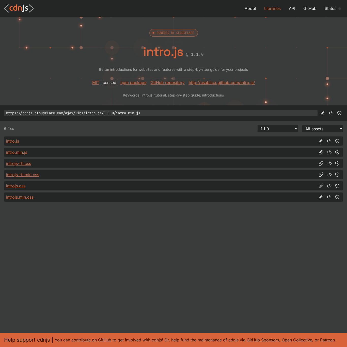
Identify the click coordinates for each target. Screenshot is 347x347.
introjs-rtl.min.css (22, 174)
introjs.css (15, 186)
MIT (95, 82)
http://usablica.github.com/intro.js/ (222, 82)
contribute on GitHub (91, 339)
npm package (133, 82)
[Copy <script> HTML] (331, 113)
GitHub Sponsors (263, 339)
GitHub (310, 8)
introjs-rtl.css (18, 163)
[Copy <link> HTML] (329, 163)
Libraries (272, 8)
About (250, 8)
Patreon (327, 339)
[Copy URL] (323, 113)
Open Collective (297, 339)
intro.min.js (16, 152)
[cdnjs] (19, 8)
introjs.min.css (20, 197)
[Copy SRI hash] (339, 113)
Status (330, 8)
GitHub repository (168, 82)
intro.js (12, 141)
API (292, 8)
